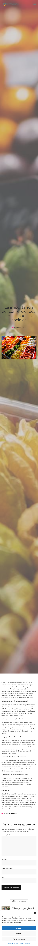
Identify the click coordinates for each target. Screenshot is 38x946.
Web (3, 877)
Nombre (5, 859)
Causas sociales (10, 813)
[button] (35, 913)
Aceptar (19, 928)
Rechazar (19, 933)
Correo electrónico (8, 868)
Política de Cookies (13, 943)
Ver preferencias (19, 939)
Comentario (6, 835)
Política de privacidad (24, 943)
